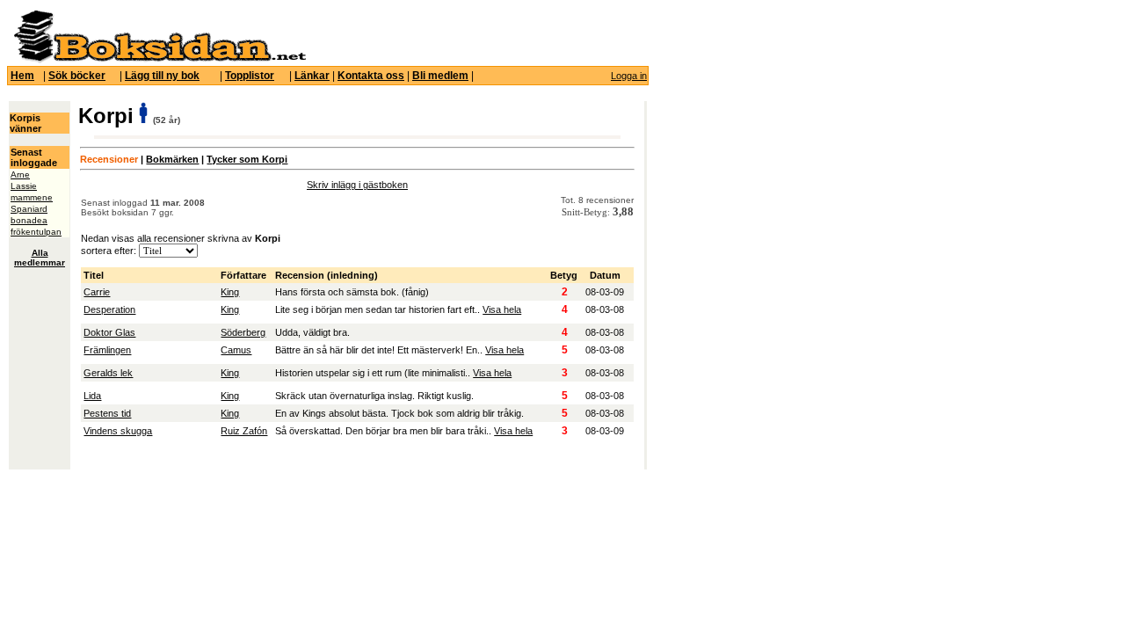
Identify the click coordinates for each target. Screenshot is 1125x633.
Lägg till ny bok (162, 75)
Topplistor (249, 75)
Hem (22, 75)
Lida (92, 395)
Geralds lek (108, 372)
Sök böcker (76, 75)
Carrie (96, 292)
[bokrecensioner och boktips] (159, 60)
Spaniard (29, 209)
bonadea (29, 220)
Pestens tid (107, 413)
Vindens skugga (117, 431)
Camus (236, 350)
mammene (32, 197)
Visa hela (502, 309)
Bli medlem (440, 75)
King (230, 292)
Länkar (312, 75)
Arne (20, 174)
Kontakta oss (371, 75)
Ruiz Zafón (244, 431)
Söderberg (243, 332)
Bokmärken (172, 159)
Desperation (109, 309)
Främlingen (107, 350)
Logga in (629, 75)
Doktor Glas (109, 332)
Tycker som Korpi (247, 159)
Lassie (24, 186)
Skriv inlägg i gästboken (357, 184)
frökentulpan (36, 231)
